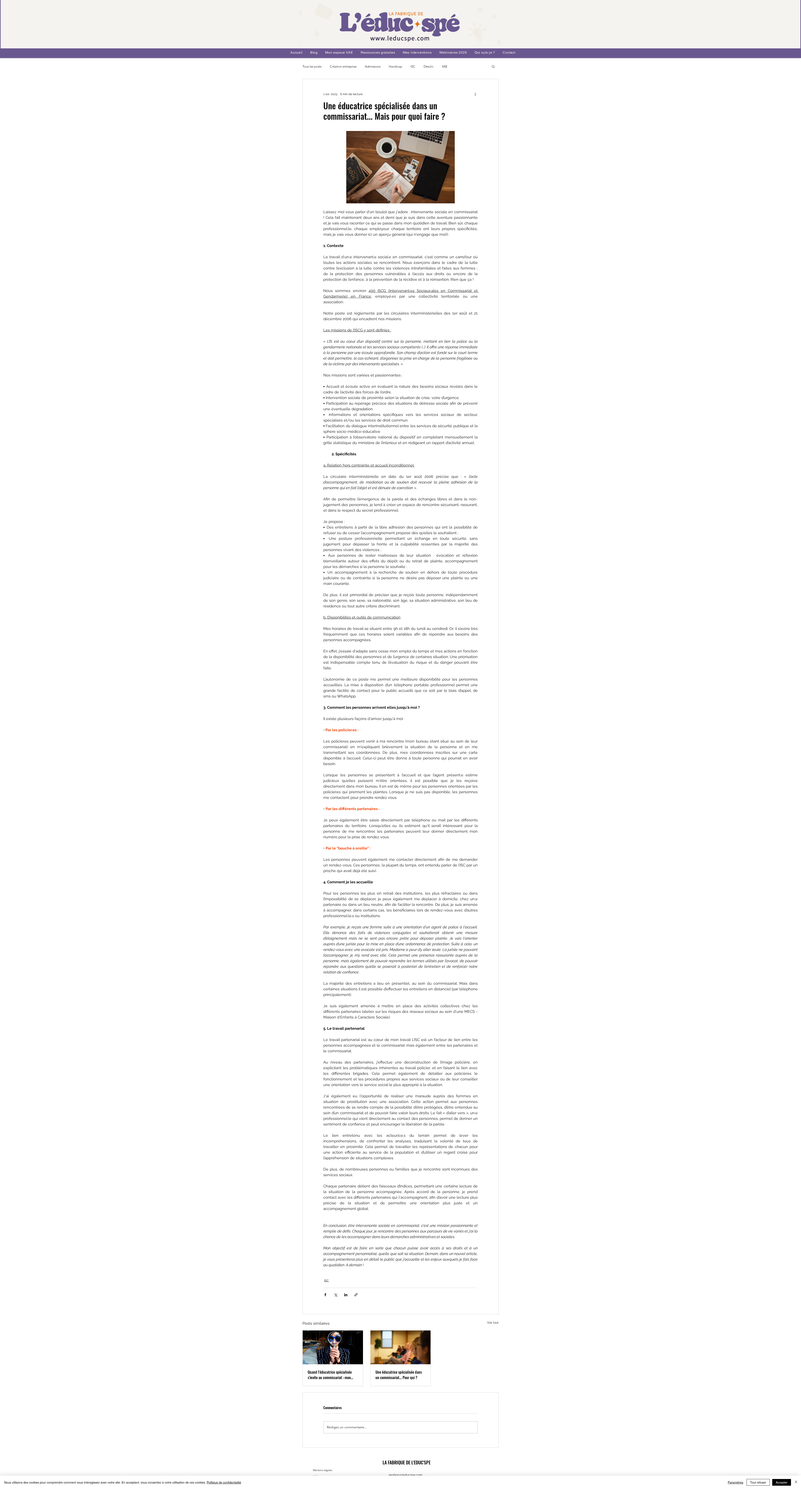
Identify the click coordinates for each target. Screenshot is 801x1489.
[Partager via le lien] (356, 1295)
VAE (444, 66)
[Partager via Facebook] (325, 1295)
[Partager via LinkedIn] (346, 1295)
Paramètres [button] (735, 1482)
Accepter (781, 1482)
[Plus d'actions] (475, 94)
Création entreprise (343, 66)
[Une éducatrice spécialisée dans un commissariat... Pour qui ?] (400, 1347)
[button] (493, 66)
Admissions (372, 66)
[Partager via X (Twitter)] (336, 1295)
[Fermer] (795, 1482)
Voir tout (493, 1322)
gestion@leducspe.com (405, 1475)
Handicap (395, 66)
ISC (413, 66)
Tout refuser (758, 1482)
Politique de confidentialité (224, 1482)
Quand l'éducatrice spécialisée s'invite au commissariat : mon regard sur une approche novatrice (332, 1374)
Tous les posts (311, 66)
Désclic (428, 66)
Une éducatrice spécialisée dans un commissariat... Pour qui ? (398, 1374)
